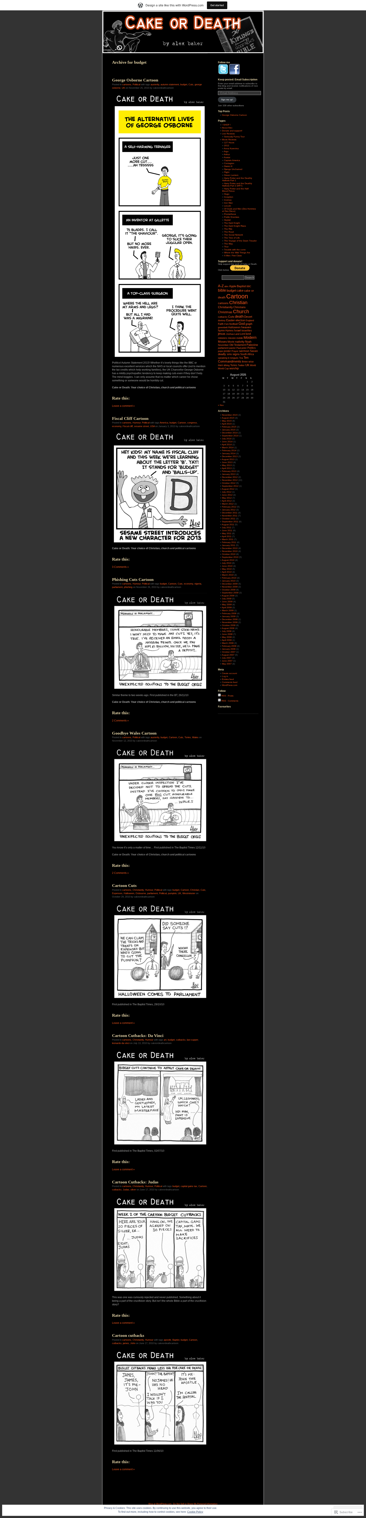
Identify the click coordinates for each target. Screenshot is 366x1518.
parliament (117, 587)
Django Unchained (233, 169)
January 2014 (229, 453)
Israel (237, 330)
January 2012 (229, 510)
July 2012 (227, 492)
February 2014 (229, 450)
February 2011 (229, 542)
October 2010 (229, 554)
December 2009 (230, 584)
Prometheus (230, 214)
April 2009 (227, 607)
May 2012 (227, 498)
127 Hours (229, 142)
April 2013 (227, 468)
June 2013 (227, 462)
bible (222, 290)
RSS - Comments (230, 701)
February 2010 (229, 578)
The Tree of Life (232, 238)
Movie (230, 341)
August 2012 (228, 489)
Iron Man (228, 203)
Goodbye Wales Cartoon (134, 733)
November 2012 (230, 480)
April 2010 (227, 572)
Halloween (129, 893)
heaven (246, 327)
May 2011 (227, 533)
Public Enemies (231, 217)
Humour (137, 422)
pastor (232, 348)
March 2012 (228, 504)
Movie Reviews (229, 139)
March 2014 (228, 447)
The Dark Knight (232, 223)
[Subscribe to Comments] (219, 701)
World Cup (223, 368)
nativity (239, 341)
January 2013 (229, 474)
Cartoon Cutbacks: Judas (135, 1182)
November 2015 (230, 415)
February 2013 (229, 471)
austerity (155, 84)
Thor (226, 246)
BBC (249, 286)
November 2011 (229, 515)
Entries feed (228, 679)
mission (232, 338)
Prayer (235, 351)
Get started (217, 5)
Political (136, 84)
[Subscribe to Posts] (219, 696)
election (240, 320)
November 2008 (230, 622)
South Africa (247, 354)
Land (236, 334)
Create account (229, 673)
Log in (225, 676)
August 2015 (228, 418)
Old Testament (237, 344)
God (241, 323)
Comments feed (229, 682)
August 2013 (228, 459)
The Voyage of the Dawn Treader (240, 241)
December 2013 (230, 456)
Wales (195, 737)
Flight (226, 172)
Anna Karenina (231, 148)
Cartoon (182, 422)
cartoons (126, 84)
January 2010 (229, 581)
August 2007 (228, 655)
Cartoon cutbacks (128, 1335)
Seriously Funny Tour (234, 136)
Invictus (228, 200)
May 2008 (227, 637)
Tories (187, 737)
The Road (229, 232)
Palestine (252, 344)
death (239, 316)
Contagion (229, 163)
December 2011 (229, 513)
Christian (194, 890)
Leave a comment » (123, 405)
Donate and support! (232, 131)
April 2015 (227, 424)
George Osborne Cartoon (135, 80)
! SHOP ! (226, 125)
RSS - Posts (227, 696)
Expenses (117, 893)
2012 (226, 145)
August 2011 (228, 524)
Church (241, 311)
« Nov (221, 405)
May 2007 (227, 664)
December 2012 (230, 477)
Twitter (241, 365)
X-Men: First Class (233, 255)
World (253, 365)
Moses (222, 341)
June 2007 (227, 661)
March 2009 (228, 610)
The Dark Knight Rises (235, 226)
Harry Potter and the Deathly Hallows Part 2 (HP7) (237, 184)
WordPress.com (229, 685)
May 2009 (227, 604)
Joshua (230, 334)
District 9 (228, 166)
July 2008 (227, 631)
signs (236, 354)
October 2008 (229, 625)
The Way (228, 244)
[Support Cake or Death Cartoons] (240, 270)
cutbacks (181, 1039)
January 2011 (228, 545)
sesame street (141, 426)
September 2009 (230, 592)
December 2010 (230, 548)
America (164, 422)
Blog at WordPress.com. (160, 1504)
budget (183, 84)
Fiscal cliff (128, 426)
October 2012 (229, 483)
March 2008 (228, 643)
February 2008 (229, 646)
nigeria (197, 583)
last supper (192, 1039)
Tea (241, 358)
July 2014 (227, 438)
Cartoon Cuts (124, 885)
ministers (222, 338)
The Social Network (233, 235)
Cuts (191, 84)
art (165, 1039)
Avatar (227, 157)
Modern (250, 337)
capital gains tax (189, 1186)
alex (226, 286)
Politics (251, 347)
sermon (244, 351)
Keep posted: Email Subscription (237, 79)
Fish (226, 324)
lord (248, 333)
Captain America (232, 160)
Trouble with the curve (235, 249)
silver (133, 1189)
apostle (167, 1340)
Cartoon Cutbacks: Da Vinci (138, 1035)
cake (240, 290)
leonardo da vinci (120, 1043)
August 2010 (228, 560)
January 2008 (229, 649)
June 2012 (227, 495)
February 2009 (229, 613)
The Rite (228, 229)
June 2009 (227, 601)
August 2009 (228, 595)
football (233, 324)
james (126, 1343)
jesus (221, 333)
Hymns (229, 330)
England (250, 320)
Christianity (138, 890)
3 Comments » (120, 566)
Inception (228, 197)
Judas (126, 1189)
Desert (248, 316)
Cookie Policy (195, 1511)
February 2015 (229, 427)
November (223, 345)
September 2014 (230, 435)
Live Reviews (228, 133)
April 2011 (227, 536)
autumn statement (170, 84)
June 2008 (227, 634)
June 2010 (227, 566)
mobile (239, 338)
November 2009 (230, 587)
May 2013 (227, 465)
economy (116, 426)
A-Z (221, 286)
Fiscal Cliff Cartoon (130, 418)
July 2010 (227, 563)
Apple (232, 286)
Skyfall (227, 220)
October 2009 (229, 590)
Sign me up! (227, 99)
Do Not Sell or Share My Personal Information (195, 1504)
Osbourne (141, 893)
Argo (226, 151)
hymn (221, 330)
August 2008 (228, 628)
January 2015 (229, 430)
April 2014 (227, 444)
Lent (242, 333)
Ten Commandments (233, 359)
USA (152, 426)
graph (248, 323)
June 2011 (227, 530)
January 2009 (229, 616)
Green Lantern (231, 175)
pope (220, 351)
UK (123, 88)
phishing (128, 587)
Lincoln (227, 206)
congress (192, 422)
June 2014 (227, 441)
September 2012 (230, 486)
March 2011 (227, 539)
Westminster (188, 893)
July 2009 (227, 598)
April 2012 (227, 501)
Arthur (227, 154)
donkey (222, 320)
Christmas (225, 312)
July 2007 (227, 658)
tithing (227, 365)
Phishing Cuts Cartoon (133, 579)
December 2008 (230, 619)
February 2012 (229, 507)
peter (244, 348)
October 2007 (229, 652)
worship (234, 368)
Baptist (175, 1340)
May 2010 (227, 569)
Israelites (246, 330)
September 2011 (230, 521)
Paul (238, 348)
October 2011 (228, 518)
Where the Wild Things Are (237, 252)
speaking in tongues (228, 358)
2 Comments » (120, 720)
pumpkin (172, 893)
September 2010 (230, 557)
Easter (230, 320)
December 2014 (230, 433)
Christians (239, 307)
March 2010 (228, 575)
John (132, 1343)
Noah (248, 341)
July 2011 (226, 527)
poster (227, 351)
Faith (221, 324)
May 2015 (227, 421)
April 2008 (227, 640)
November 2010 (230, 551)
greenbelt (222, 327)
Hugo (226, 194)
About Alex (227, 128)
